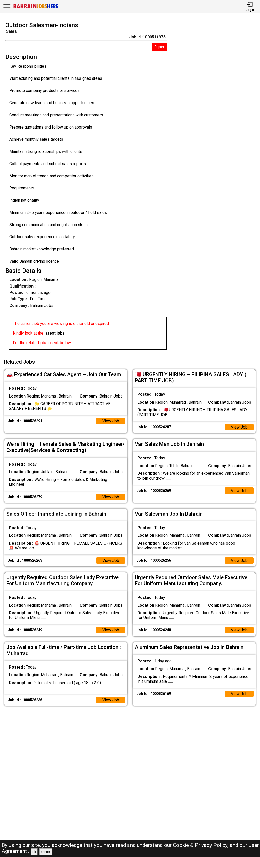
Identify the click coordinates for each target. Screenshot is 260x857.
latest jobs (54, 333)
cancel (46, 852)
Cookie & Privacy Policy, (201, 845)
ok (34, 852)
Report (159, 47)
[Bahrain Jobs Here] (36, 8)
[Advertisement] (216, 187)
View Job (110, 421)
